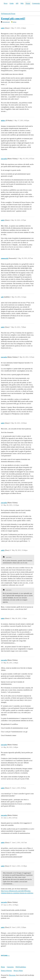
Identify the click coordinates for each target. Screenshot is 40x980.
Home (3, 967)
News (5, 3)
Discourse (12, 975)
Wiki (22, 3)
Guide (12, 3)
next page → (5, 955)
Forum (28, 3)
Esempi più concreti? (13, 18)
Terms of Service (6, 970)
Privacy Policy (18, 970)
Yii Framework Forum (8, 13)
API (17, 3)
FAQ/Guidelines (21, 967)
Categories (10, 967)
